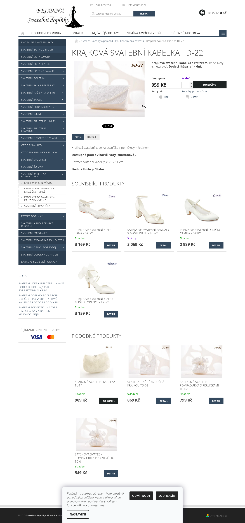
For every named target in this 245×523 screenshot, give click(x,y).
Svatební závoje (31, 99)
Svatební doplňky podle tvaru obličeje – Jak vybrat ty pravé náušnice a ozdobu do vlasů (39, 299)
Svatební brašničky (37, 205)
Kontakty (77, 33)
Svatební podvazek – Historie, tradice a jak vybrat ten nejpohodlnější (38, 311)
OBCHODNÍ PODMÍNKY (46, 33)
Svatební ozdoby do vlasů (39, 138)
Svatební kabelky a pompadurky (33, 175)
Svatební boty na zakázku (38, 71)
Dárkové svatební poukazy (39, 261)
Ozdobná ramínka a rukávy (39, 152)
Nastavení (78, 514)
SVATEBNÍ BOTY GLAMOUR (37, 49)
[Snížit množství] (191, 86)
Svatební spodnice (33, 159)
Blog (22, 276)
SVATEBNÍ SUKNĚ (31, 114)
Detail (111, 245)
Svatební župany (32, 166)
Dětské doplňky (31, 216)
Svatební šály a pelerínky (38, 85)
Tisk (166, 97)
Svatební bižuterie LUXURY (38, 121)
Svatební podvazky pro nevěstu (42, 240)
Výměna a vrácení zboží (144, 33)
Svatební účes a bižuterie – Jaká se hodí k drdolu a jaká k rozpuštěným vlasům (41, 287)
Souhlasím (167, 496)
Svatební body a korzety (37, 107)
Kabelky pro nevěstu (38, 183)
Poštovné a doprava (185, 33)
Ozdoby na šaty (31, 145)
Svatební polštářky (34, 233)
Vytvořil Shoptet (218, 515)
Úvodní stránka (22, 33)
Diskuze (91, 136)
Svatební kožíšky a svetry (38, 92)
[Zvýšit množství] (191, 83)
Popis (78, 136)
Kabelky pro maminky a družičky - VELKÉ (39, 198)
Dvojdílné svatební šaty (37, 42)
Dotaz (194, 97)
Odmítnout (141, 496)
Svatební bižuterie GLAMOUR (33, 130)
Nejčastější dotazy (105, 33)
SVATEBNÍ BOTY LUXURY (35, 56)
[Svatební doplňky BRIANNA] (53, 17)
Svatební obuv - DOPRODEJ (38, 247)
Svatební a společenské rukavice (37, 225)
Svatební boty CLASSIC (36, 64)
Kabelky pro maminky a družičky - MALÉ (39, 190)
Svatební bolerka (32, 78)
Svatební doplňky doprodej (39, 254)
